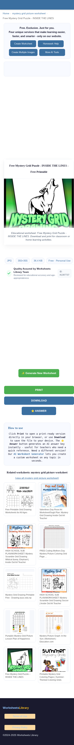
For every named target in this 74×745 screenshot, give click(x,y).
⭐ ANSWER (38, 410)
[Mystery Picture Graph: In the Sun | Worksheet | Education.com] (54, 622)
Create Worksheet (23, 43)
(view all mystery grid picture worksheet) (37, 478)
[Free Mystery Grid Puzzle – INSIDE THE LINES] (20, 660)
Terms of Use (20, 716)
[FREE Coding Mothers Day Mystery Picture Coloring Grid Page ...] (54, 537)
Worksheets (16, 707)
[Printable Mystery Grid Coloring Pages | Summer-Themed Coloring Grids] (54, 660)
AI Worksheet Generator (29, 454)
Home (6, 13)
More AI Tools (52, 52)
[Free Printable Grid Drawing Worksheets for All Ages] (20, 496)
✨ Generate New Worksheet (39, 373)
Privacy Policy (19, 727)
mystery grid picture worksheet (29, 13)
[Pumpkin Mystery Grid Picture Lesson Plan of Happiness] (20, 622)
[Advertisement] (37, 116)
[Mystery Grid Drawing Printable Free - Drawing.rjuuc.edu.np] (20, 581)
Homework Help (51, 43)
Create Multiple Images (23, 52)
